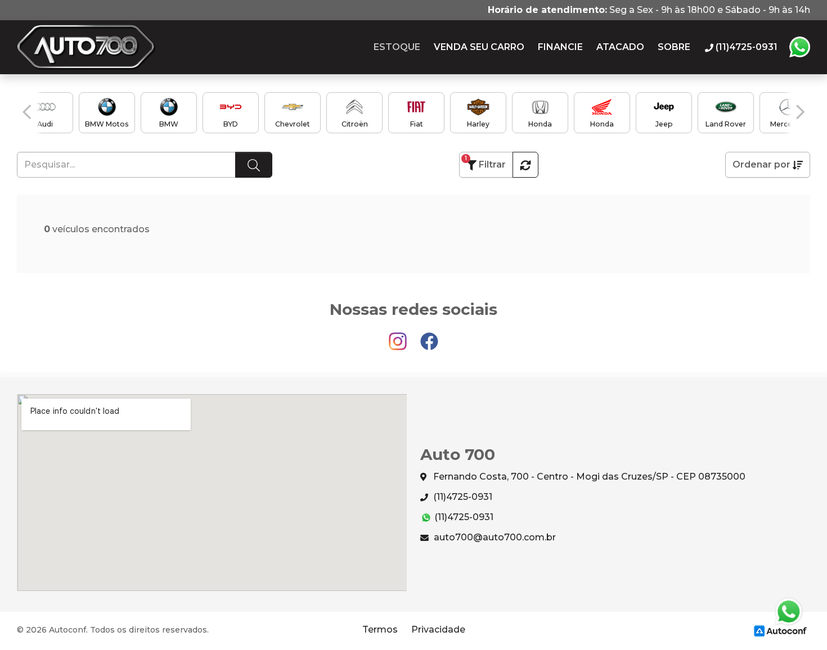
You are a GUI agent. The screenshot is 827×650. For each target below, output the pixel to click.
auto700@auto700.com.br (494, 537)
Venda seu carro (479, 47)
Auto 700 (86, 47)
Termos (380, 629)
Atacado (620, 47)
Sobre (674, 47)
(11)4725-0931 (461, 496)
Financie (560, 47)
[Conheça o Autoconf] (780, 630)
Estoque (397, 47)
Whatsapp (799, 47)
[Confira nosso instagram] (399, 336)
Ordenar (761, 164)
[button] (26, 112)
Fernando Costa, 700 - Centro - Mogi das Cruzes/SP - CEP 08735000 (588, 476)
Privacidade (438, 629)
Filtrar (485, 162)
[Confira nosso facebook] (429, 336)
